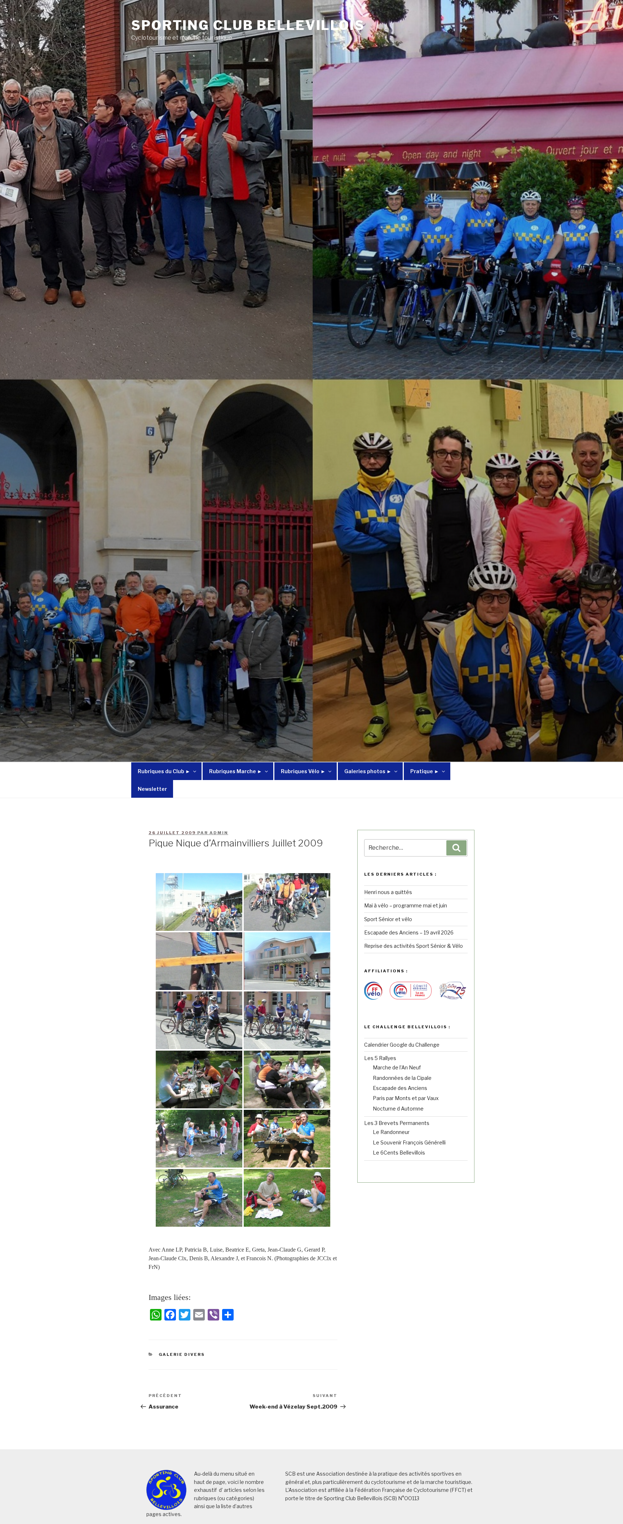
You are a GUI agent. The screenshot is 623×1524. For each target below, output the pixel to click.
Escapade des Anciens (400, 1088)
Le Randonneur (391, 1132)
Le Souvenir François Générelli (409, 1142)
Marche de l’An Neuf (397, 1067)
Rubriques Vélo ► (303, 771)
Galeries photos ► (368, 771)
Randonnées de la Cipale (402, 1078)
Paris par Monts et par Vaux (406, 1098)
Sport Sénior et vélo (388, 919)
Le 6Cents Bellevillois (399, 1152)
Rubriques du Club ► (164, 771)
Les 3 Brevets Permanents (396, 1123)
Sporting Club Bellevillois (248, 25)
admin (218, 832)
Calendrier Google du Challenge (401, 1045)
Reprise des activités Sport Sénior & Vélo (413, 946)
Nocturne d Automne (398, 1108)
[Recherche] (456, 847)
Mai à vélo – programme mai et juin (405, 905)
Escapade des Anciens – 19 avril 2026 (409, 932)
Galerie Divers (182, 1354)
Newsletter (152, 789)
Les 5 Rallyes (380, 1058)
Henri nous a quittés (388, 892)
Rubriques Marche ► (235, 771)
